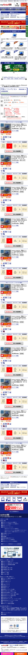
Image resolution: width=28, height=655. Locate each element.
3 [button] (15, 75)
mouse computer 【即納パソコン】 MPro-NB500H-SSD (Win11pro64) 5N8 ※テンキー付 (19, 157)
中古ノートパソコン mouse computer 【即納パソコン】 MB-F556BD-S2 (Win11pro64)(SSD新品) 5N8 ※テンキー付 (14, 375)
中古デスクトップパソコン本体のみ (11, 528)
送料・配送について (7, 581)
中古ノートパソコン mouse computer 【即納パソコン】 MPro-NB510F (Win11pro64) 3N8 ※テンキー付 (14, 151)
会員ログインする (27, 10)
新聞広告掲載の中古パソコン (8, 538)
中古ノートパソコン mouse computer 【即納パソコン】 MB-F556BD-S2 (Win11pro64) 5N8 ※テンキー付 (14, 277)
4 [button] (17, 75)
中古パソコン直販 (5, 14)
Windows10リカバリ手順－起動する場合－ (11, 594)
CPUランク (9, 142)
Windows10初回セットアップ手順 (9, 592)
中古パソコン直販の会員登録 (8, 603)
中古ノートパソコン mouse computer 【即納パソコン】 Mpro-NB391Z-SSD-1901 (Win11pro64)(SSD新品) (14, 472)
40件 (10, 105)
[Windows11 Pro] (6, 130)
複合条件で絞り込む (7, 653)
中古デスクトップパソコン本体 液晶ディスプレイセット (16, 530)
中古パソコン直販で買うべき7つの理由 (10, 563)
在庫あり (22, 102)
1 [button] (10, 75)
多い (17, 102)
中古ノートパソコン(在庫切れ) (9, 539)
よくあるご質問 (6, 574)
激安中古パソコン (8, 635)
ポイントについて (6, 583)
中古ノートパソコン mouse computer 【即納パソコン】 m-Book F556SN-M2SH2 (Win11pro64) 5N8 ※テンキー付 (14, 343)
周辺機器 (4, 536)
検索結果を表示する (14, 118)
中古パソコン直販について (8, 561)
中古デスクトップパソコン (8, 499)
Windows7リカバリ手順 (7, 597)
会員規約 (4, 614)
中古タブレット (14, 499)
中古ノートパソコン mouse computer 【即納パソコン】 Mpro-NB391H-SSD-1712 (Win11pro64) (14, 438)
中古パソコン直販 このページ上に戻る (25, 499)
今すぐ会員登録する (14, 511)
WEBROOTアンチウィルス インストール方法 (12, 598)
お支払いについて (6, 584)
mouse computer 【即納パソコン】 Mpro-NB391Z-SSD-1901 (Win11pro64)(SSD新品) (19, 446)
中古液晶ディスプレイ (7, 533)
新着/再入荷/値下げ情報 (17, 4)
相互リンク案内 (6, 572)
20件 (6, 105)
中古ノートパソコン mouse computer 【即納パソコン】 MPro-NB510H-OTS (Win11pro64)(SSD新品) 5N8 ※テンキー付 (14, 406)
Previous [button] (2, 69)
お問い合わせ (5, 566)
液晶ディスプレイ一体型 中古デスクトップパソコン (15, 531)
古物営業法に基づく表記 (7, 569)
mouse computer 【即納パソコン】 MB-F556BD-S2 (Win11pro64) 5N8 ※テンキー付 (19, 252)
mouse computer (5, 15)
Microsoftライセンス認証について (9, 590)
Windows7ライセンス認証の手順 (9, 595)
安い (9, 100)
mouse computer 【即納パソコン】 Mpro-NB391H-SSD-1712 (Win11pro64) (19, 412)
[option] (14, 68)
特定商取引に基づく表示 (7, 567)
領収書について (6, 587)
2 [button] (13, 75)
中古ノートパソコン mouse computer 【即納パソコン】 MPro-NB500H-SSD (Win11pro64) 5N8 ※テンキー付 (14, 183)
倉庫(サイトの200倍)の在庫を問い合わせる (20, 653)
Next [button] (26, 69)
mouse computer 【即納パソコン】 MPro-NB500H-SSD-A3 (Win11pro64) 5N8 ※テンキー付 (19, 188)
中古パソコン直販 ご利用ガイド (9, 578)
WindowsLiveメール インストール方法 (10, 600)
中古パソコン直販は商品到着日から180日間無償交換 (24, 5)
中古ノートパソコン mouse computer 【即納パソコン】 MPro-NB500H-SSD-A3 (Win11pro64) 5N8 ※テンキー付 (14, 214)
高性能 (9, 102)
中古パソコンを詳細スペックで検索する (10, 523)
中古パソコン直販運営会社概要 (9, 564)
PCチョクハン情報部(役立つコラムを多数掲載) (12, 543)
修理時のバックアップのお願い (9, 589)
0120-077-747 (12, 649)
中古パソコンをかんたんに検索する (10, 522)
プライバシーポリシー (7, 612)
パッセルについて (6, 570)
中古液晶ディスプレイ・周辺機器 (19, 499)
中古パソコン (15, 12)
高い (12, 100)
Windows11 (13, 15)
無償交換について (6, 586)
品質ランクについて (7, 579)
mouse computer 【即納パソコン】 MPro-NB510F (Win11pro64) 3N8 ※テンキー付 (19, 125)
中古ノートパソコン (15, 14)
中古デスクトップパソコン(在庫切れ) (10, 541)
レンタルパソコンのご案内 (8, 601)
